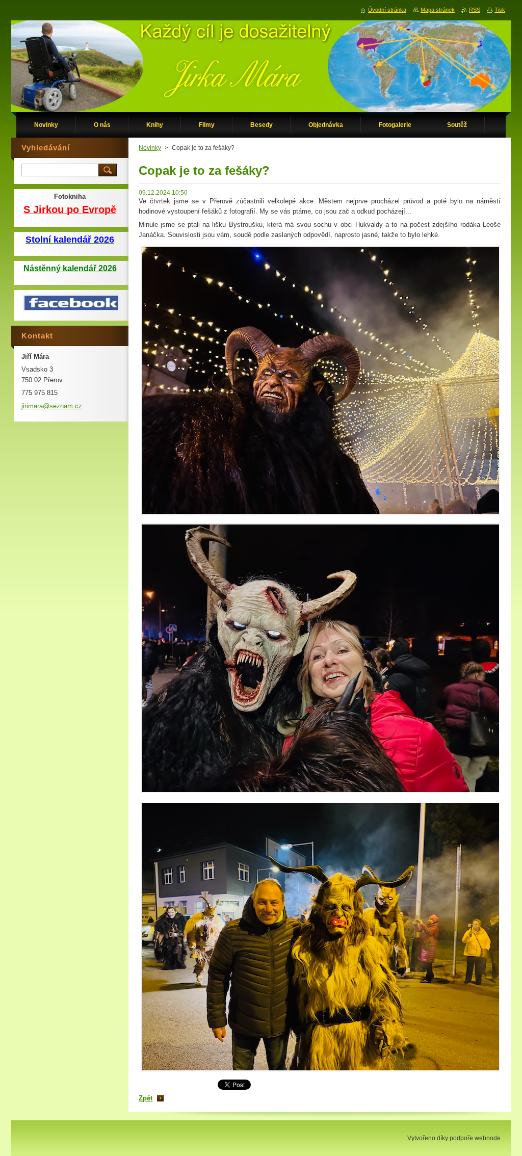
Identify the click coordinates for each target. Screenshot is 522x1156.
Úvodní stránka (387, 10)
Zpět (145, 1098)
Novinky (150, 148)
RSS (474, 10)
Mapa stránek (438, 10)
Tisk (499, 10)
